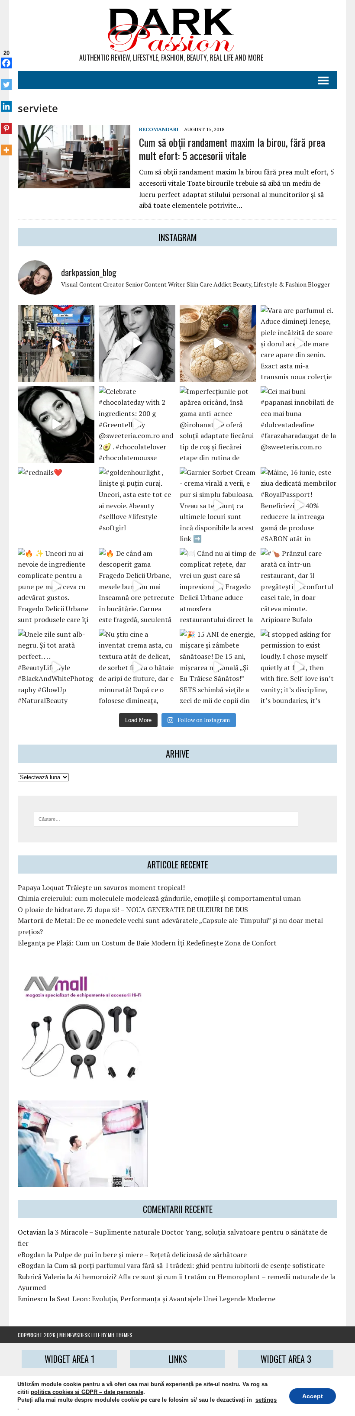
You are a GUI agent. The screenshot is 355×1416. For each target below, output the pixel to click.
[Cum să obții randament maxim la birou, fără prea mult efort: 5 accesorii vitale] (74, 182)
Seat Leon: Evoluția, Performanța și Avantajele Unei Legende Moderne (166, 1298)
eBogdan (31, 1254)
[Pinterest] (6, 123)
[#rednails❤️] (56, 505)
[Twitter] (6, 80)
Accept (312, 1396)
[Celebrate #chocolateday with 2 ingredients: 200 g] (137, 424)
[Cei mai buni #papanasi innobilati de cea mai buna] (299, 424)
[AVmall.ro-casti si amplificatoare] (83, 1075)
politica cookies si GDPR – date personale (87, 1392)
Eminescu (33, 1298)
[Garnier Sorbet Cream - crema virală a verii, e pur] (218, 505)
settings (266, 1400)
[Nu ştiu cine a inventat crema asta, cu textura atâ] (137, 667)
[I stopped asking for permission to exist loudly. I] (299, 667)
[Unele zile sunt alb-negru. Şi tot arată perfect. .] (56, 667)
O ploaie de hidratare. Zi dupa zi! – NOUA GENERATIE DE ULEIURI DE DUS (133, 909)
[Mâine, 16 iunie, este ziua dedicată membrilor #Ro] (299, 505)
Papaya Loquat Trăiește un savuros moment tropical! (101, 887)
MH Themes (120, 1335)
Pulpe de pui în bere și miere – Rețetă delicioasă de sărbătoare (150, 1254)
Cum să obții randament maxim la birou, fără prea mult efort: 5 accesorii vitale (232, 148)
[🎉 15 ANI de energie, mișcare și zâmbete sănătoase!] (218, 667)
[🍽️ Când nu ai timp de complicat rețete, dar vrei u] (218, 586)
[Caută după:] (166, 818)
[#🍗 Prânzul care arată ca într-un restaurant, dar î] (299, 586)
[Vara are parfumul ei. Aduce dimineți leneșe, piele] (299, 343)
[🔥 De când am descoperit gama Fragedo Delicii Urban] (137, 586)
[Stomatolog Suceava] (83, 1181)
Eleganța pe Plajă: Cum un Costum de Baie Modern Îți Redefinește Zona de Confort (147, 943)
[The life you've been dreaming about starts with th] (56, 424)
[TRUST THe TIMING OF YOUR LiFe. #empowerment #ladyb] (137, 343)
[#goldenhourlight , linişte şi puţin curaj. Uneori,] (137, 505)
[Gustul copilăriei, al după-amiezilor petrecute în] (218, 343)
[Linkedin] (6, 102)
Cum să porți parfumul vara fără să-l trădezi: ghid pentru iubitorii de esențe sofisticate (189, 1265)
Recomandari (158, 129)
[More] (6, 145)
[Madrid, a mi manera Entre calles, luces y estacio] (56, 343)
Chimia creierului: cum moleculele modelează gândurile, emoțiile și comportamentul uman (159, 898)
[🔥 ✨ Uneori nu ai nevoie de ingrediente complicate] (56, 586)
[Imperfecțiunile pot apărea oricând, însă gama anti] (218, 424)
